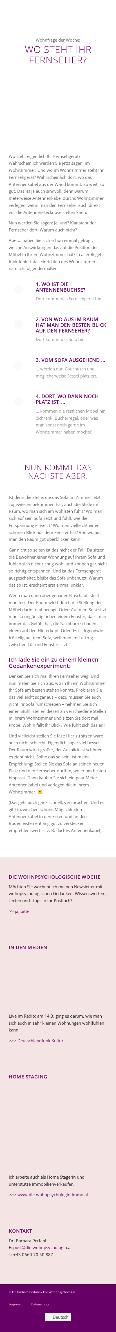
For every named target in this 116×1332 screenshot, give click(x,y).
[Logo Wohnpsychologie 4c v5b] (48, 11)
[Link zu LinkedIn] (94, 1298)
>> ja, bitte (19, 911)
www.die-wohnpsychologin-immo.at (52, 1194)
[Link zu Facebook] (103, 1298)
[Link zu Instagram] (86, 1298)
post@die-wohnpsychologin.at (42, 1247)
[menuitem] (17, 1304)
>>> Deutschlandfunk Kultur (36, 1040)
